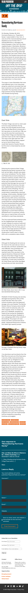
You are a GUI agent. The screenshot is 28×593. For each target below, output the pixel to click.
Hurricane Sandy (14, 422)
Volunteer (5, 578)
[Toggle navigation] (25, 1)
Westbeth (23, 424)
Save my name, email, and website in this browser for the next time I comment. (14, 519)
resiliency (22, 422)
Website (4, 511)
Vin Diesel (4, 424)
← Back (3, 19)
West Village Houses (14, 424)
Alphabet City (14, 420)
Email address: (5, 549)
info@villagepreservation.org (8, 568)
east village (5, 422)
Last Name (4, 545)
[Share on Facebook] (3, 16)
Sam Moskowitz (21, 30)
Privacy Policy (20, 589)
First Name (4, 541)
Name (4, 497)
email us (23, 562)
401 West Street (6, 420)
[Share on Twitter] (6, 16)
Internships (6, 576)
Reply (3, 464)
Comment (5, 478)
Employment (6, 574)
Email (4, 504)
